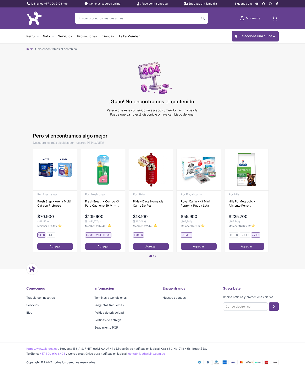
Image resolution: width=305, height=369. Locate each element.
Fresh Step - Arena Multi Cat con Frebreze (54, 203)
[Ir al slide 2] (154, 256)
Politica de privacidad (109, 312)
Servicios (65, 36)
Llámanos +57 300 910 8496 (49, 3)
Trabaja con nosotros (40, 297)
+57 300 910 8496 (52, 353)
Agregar (55, 246)
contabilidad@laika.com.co (146, 353)
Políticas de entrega (107, 320)
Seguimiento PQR (106, 327)
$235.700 (238, 216)
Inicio (29, 49)
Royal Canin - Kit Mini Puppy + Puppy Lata (195, 203)
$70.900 (45, 216)
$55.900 (189, 216)
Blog (29, 312)
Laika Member (129, 36)
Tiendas (108, 36)
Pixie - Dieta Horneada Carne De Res (148, 203)
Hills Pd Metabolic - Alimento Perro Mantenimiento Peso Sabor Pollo (242, 204)
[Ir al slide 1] (150, 256)
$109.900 (94, 216)
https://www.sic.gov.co (41, 348)
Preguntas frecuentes (109, 305)
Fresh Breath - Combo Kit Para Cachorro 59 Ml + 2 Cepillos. (102, 204)
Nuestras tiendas (174, 297)
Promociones (87, 36)
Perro (30, 36)
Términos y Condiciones (110, 297)
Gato (46, 36)
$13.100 (140, 216)
